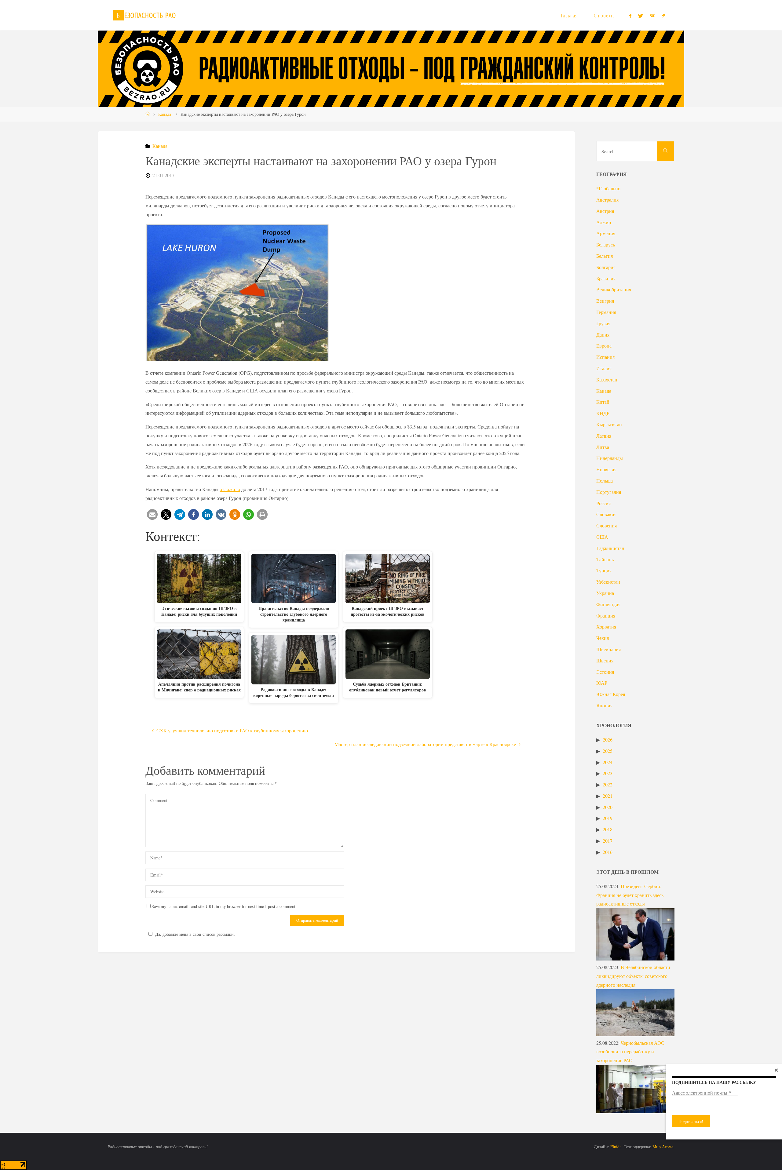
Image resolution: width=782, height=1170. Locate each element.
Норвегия (606, 469)
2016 (607, 852)
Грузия (603, 323)
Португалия (608, 492)
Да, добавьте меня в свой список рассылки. (195, 934)
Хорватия (606, 626)
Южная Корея (610, 694)
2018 (607, 829)
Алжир (603, 222)
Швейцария (608, 649)
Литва (602, 447)
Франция (605, 615)
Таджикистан (610, 548)
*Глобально (608, 188)
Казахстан (606, 379)
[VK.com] (652, 15)
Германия (606, 312)
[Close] (776, 1069)
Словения (606, 525)
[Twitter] (640, 15)
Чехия (602, 638)
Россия (603, 503)
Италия (604, 368)
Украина (605, 593)
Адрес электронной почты (701, 1092)
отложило (230, 489)
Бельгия (604, 256)
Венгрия (605, 300)
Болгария (606, 267)
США (602, 537)
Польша (604, 480)
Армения (605, 233)
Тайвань (605, 559)
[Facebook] (630, 15)
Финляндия (608, 604)
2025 (607, 751)
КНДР (602, 413)
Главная (569, 15)
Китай (602, 402)
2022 (607, 784)
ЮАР (601, 683)
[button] (152, 514)
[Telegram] (663, 15)
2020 (607, 807)
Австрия (605, 211)
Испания (605, 357)
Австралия (607, 199)
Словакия (606, 514)
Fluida (615, 1147)
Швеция (604, 660)
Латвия (603, 435)
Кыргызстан (609, 424)
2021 (607, 796)
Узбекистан (608, 581)
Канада (164, 114)
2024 (607, 762)
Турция (604, 570)
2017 (607, 840)
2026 (607, 739)
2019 (607, 818)
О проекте (604, 15)
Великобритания (613, 289)
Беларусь (605, 244)
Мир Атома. (663, 1147)
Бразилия (606, 278)
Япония (604, 705)
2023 (607, 773)
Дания (602, 334)
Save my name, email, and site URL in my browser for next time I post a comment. (224, 906)
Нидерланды (609, 458)
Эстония (605, 672)
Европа (604, 345)
